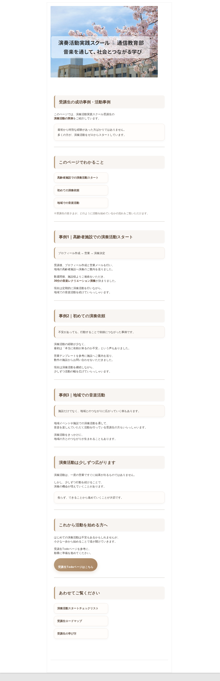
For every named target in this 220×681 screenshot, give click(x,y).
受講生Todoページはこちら (75, 567)
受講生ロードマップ (69, 621)
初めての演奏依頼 (68, 190)
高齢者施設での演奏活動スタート (77, 177)
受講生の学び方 (66, 633)
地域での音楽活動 (68, 203)
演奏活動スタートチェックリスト (77, 608)
